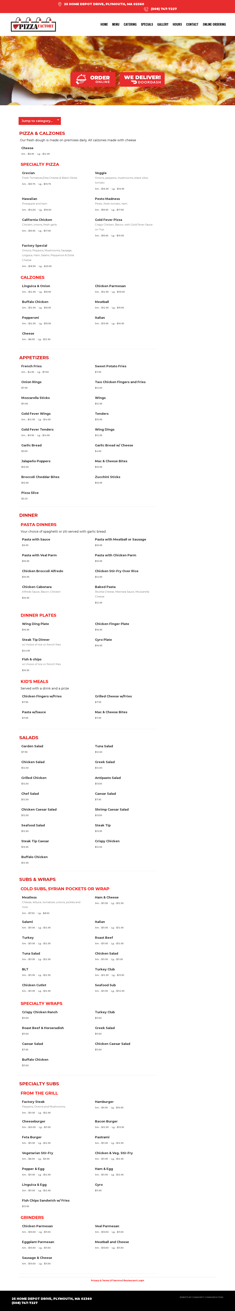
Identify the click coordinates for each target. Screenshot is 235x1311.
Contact (192, 24)
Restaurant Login (134, 1280)
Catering (130, 24)
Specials (147, 24)
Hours (177, 24)
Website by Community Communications (201, 1297)
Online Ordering (214, 24)
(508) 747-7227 (164, 9)
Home (104, 24)
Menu (115, 24)
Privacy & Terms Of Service (106, 1280)
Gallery (162, 24)
